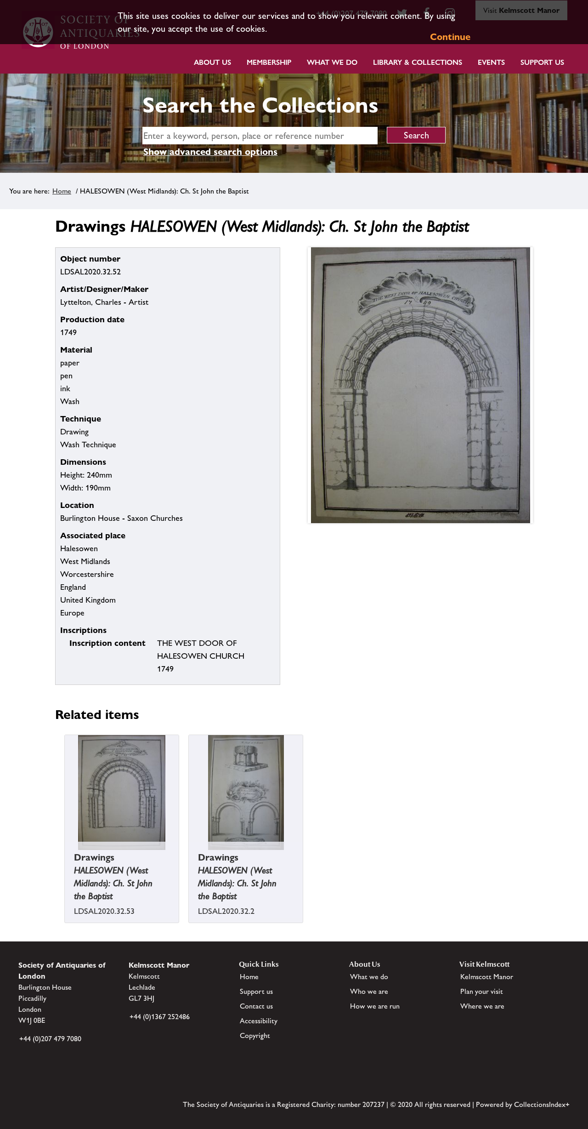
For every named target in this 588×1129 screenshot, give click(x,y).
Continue (450, 36)
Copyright (255, 1035)
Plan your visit (481, 991)
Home (61, 191)
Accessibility (258, 1020)
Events (491, 62)
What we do (332, 62)
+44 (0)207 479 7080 (50, 1038)
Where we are (482, 1006)
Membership (269, 62)
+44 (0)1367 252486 (160, 1016)
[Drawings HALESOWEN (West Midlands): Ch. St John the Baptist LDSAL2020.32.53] (66, 856)
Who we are (369, 991)
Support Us (542, 62)
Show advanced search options (210, 151)
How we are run (375, 1006)
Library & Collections (417, 62)
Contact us (256, 1006)
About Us (212, 62)
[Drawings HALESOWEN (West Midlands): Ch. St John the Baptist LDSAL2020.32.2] (190, 856)
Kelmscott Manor (486, 976)
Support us (256, 991)
